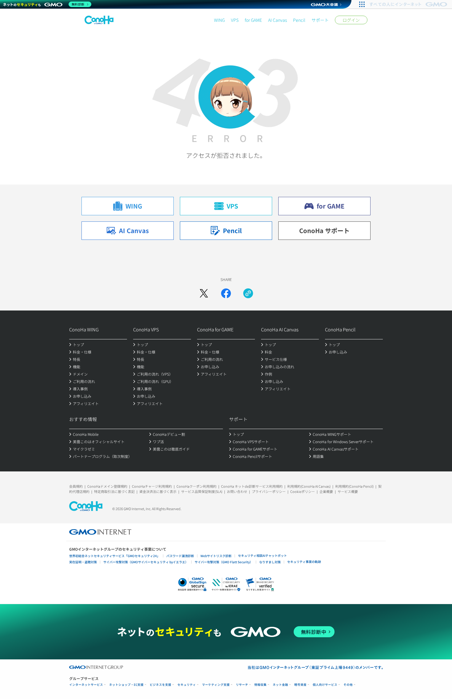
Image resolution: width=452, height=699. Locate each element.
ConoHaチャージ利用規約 (152, 486)
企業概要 (326, 491)
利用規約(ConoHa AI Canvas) (309, 486)
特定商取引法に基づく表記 (114, 491)
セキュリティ (186, 685)
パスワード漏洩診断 (180, 555)
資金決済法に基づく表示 (157, 491)
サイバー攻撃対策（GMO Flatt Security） (224, 562)
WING (219, 20)
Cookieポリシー (302, 491)
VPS (235, 20)
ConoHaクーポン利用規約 (196, 486)
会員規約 (76, 486)
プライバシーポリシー (269, 491)
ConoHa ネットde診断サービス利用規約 (252, 486)
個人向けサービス (325, 685)
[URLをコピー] (248, 293)
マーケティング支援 (216, 685)
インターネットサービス (86, 685)
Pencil (299, 20)
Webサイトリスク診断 (216, 555)
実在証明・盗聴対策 (83, 562)
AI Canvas (277, 20)
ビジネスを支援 (160, 685)
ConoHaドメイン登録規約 (107, 486)
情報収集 (260, 685)
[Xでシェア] (204, 293)
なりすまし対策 (270, 562)
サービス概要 (348, 491)
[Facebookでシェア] (226, 293)
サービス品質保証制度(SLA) (201, 491)
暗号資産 (300, 685)
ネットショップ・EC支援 (126, 685)
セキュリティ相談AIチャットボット (262, 555)
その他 (348, 685)
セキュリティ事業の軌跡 (304, 561)
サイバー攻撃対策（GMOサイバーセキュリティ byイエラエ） (145, 562)
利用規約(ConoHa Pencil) (354, 486)
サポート (320, 20)
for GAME (253, 20)
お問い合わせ (237, 491)
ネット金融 (280, 685)
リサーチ (242, 685)
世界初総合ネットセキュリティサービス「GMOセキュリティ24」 (114, 555)
